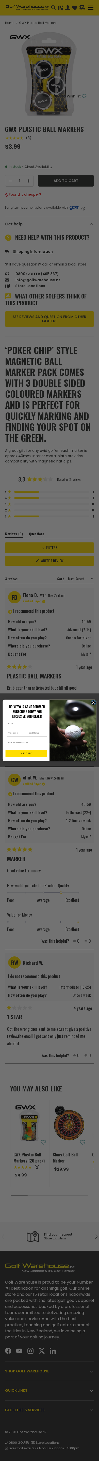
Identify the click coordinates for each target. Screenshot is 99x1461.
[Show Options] (44, 743)
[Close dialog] (93, 702)
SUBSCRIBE (26, 753)
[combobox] (25, 743)
